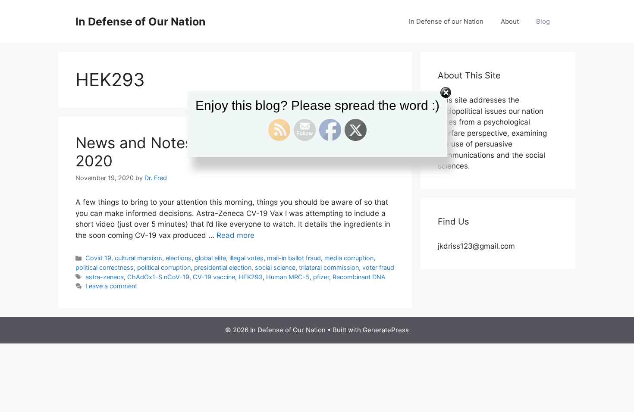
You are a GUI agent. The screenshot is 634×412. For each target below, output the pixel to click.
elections (178, 258)
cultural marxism (138, 258)
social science (275, 267)
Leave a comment (111, 286)
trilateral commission (329, 267)
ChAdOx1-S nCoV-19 (158, 277)
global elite (210, 258)
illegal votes (246, 258)
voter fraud (378, 267)
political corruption (164, 267)
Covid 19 (98, 258)
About (510, 21)
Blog (543, 21)
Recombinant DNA (359, 277)
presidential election (222, 267)
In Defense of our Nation (446, 21)
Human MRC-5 (288, 277)
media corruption (348, 258)
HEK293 (251, 277)
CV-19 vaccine (214, 277)
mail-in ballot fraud (294, 258)
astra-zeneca (104, 277)
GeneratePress (386, 330)
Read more (235, 235)
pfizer (321, 277)
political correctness (104, 267)
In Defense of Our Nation (140, 21)
